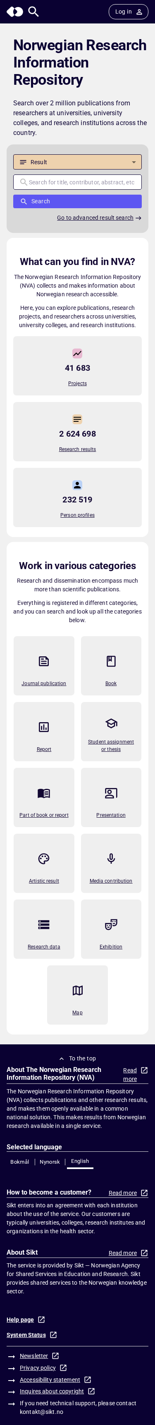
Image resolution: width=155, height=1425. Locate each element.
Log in (123, 11)
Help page (20, 1319)
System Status (26, 1335)
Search (40, 201)
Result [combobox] (39, 162)
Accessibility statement (50, 1379)
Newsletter (34, 1356)
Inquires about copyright (52, 1391)
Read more (130, 1074)
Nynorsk (50, 1162)
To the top (82, 1058)
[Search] (33, 11)
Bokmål (19, 1162)
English (80, 1161)
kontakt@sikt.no (41, 1412)
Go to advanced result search (95, 217)
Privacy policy (38, 1368)
